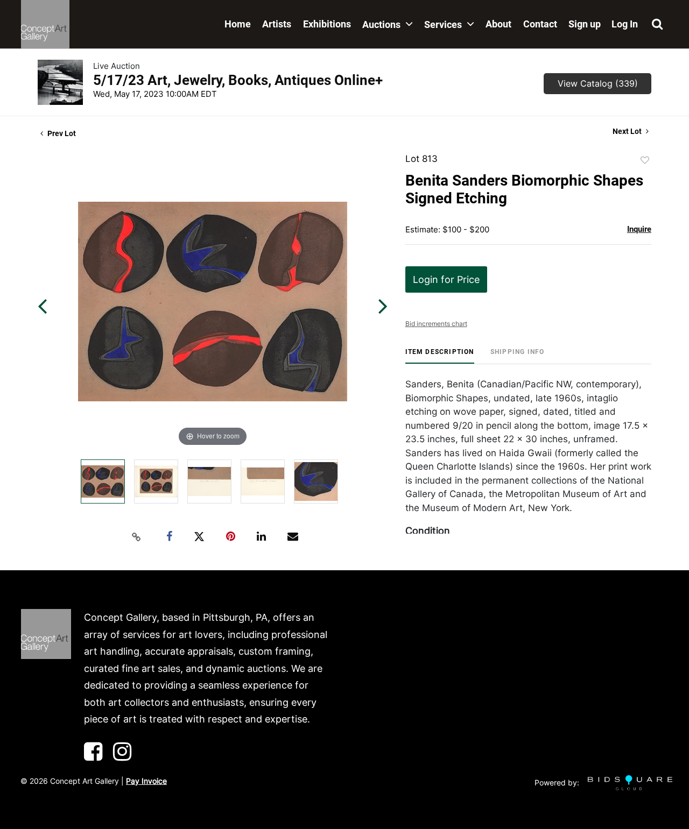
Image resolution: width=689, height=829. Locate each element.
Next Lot (628, 131)
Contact (540, 24)
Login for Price (446, 279)
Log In (624, 24)
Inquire (639, 229)
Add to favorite (644, 160)
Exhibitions (327, 24)
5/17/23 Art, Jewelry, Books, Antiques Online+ (238, 80)
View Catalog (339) (598, 83)
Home (237, 24)
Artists (276, 24)
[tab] (439, 356)
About (498, 24)
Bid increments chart (436, 324)
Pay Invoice (146, 780)
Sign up (584, 24)
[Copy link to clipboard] (136, 536)
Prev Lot (61, 133)
